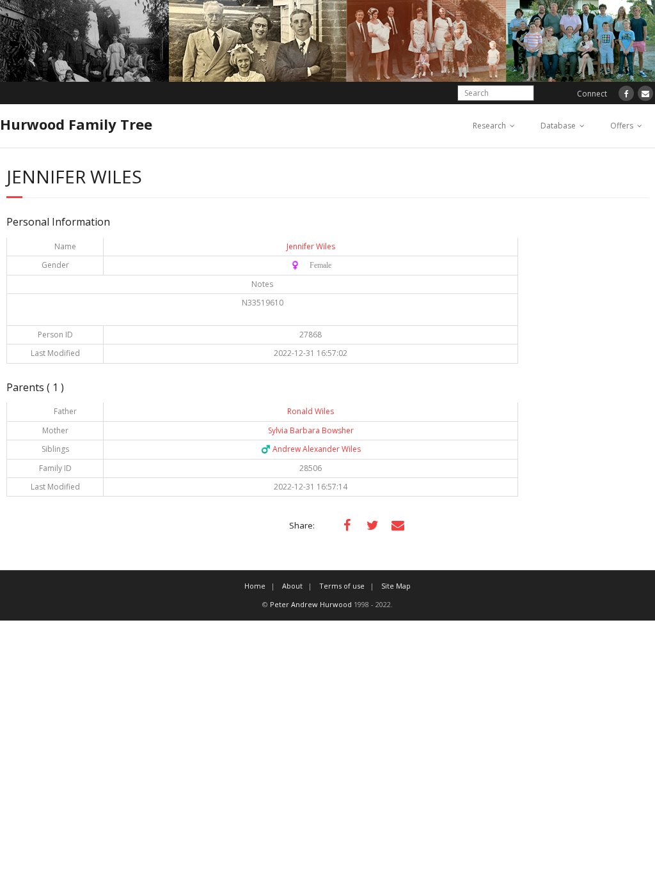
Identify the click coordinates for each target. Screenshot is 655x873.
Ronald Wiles (310, 411)
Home (254, 586)
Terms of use (342, 586)
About (292, 586)
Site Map (396, 586)
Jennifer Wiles (311, 246)
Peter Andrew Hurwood (311, 604)
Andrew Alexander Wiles (311, 449)
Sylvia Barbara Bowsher (311, 430)
